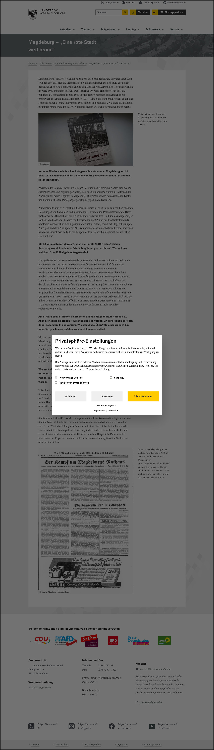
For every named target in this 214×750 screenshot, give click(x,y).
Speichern (107, 396)
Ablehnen (70, 396)
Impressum (99, 410)
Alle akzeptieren (143, 396)
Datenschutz (114, 410)
